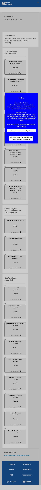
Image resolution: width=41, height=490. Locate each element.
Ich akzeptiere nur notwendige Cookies (21, 131)
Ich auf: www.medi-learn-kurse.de (21, 138)
